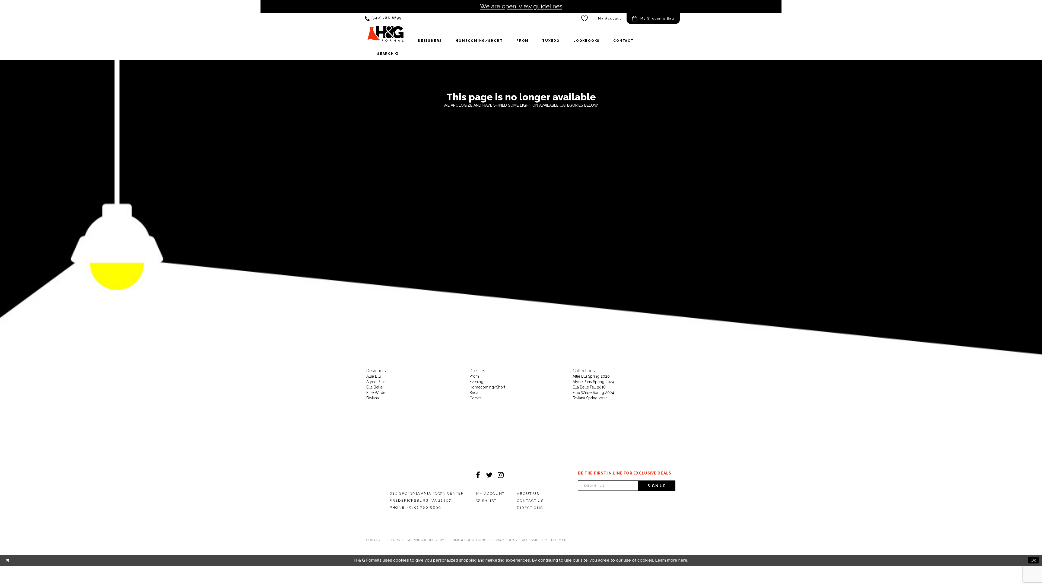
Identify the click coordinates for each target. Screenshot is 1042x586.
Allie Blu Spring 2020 (591, 376)
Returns (394, 540)
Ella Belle (374, 387)
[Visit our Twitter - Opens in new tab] (489, 475)
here (682, 560)
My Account (609, 18)
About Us (528, 494)
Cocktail (476, 398)
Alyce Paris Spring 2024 (593, 382)
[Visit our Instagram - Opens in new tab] (500, 475)
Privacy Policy (504, 540)
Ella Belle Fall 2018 (589, 387)
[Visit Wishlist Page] (585, 18)
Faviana (372, 398)
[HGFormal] (385, 36)
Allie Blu (373, 376)
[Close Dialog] (7, 560)
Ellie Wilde (375, 392)
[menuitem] (383, 18)
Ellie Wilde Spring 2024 (593, 392)
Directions (530, 508)
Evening (476, 382)
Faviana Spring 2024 (590, 398)
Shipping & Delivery (425, 540)
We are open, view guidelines (521, 6)
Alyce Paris (376, 382)
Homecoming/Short (487, 387)
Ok (1033, 560)
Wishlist (486, 501)
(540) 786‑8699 (424, 507)
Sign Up (656, 486)
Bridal (474, 392)
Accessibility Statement (545, 540)
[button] (653, 18)
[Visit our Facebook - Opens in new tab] (478, 475)
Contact (374, 540)
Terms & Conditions (467, 540)
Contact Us (530, 501)
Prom (474, 376)
